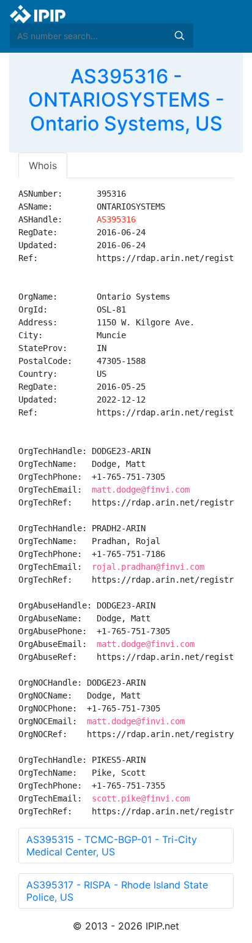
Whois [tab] (43, 165)
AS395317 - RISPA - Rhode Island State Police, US (117, 891)
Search (179, 35)
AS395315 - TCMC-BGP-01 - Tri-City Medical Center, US (111, 845)
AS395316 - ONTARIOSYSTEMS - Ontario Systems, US (126, 99)
